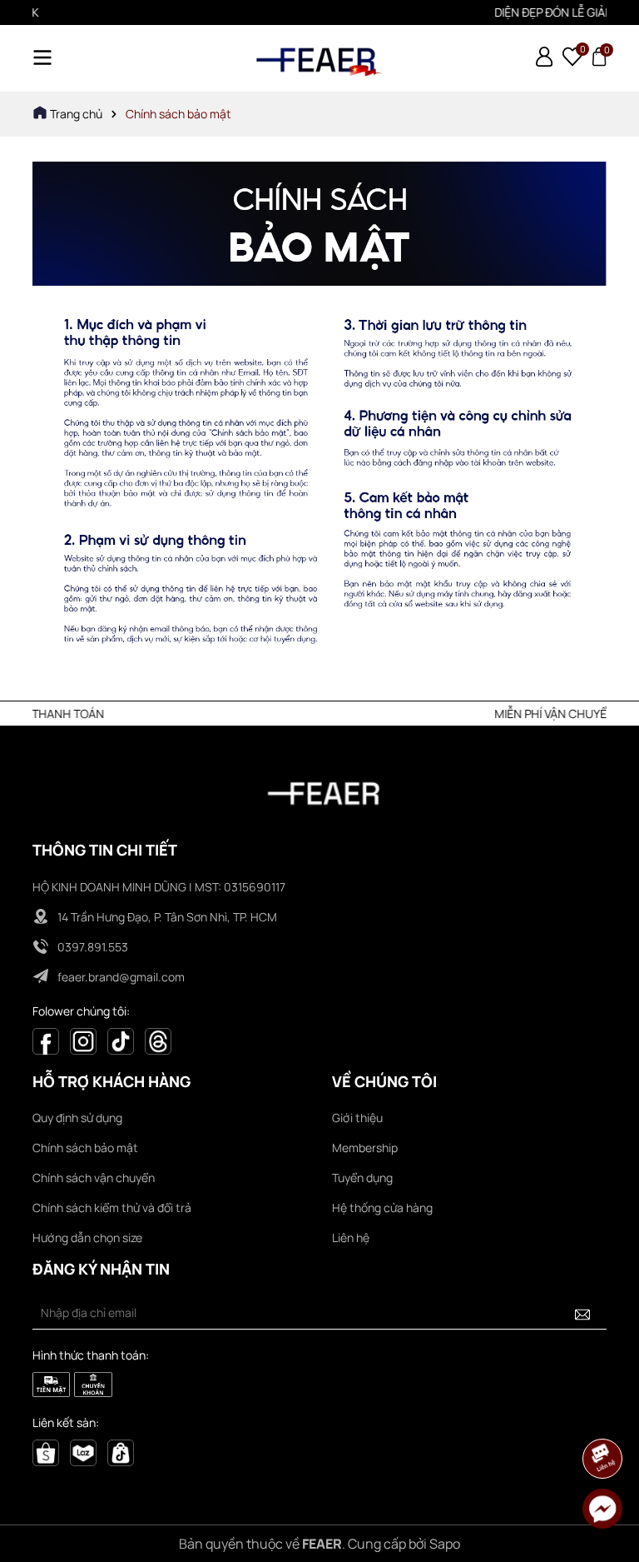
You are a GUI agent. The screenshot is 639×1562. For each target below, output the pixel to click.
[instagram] (83, 1039)
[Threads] (158, 1039)
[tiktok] (120, 1452)
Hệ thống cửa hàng (382, 1207)
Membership (365, 1147)
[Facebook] (45, 1039)
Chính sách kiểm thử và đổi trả (111, 1207)
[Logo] (319, 58)
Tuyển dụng (362, 1177)
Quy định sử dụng (77, 1117)
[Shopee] (45, 1452)
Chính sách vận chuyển (93, 1177)
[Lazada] (83, 1452)
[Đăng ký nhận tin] (582, 1313)
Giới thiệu (357, 1117)
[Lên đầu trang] (603, 1412)
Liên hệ (350, 1237)
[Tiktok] (120, 1039)
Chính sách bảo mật (85, 1147)
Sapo (444, 1544)
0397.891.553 (92, 947)
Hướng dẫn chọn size (87, 1237)
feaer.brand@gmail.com (121, 977)
